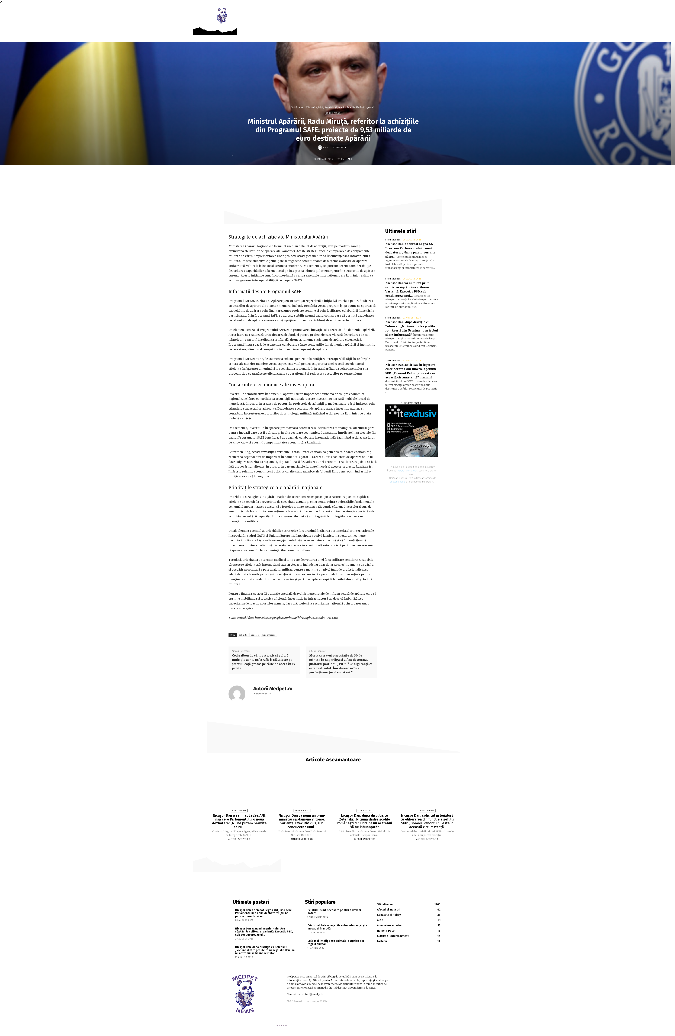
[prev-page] (331, 845)
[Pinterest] (345, 172)
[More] (361, 172)
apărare (255, 635)
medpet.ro (281, 1025)
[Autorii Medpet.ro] (320, 147)
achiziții (243, 635)
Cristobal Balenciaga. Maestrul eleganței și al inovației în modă (337, 927)
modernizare (269, 635)
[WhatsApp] (353, 172)
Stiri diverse (297, 107)
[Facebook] (447, 11)
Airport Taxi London (407, 470)
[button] (455, 11)
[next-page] (335, 845)
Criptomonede (397, 481)
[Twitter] (336, 172)
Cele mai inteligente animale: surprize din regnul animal (335, 942)
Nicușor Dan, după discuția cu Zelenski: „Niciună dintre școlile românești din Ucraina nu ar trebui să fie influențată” (364, 821)
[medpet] (222, 15)
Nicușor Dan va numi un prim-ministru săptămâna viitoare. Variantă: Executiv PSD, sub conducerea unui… (302, 821)
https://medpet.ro (262, 693)
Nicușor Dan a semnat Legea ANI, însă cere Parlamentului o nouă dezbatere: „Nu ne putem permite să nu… (239, 821)
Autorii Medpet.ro (337, 147)
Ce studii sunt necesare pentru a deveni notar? (334, 911)
